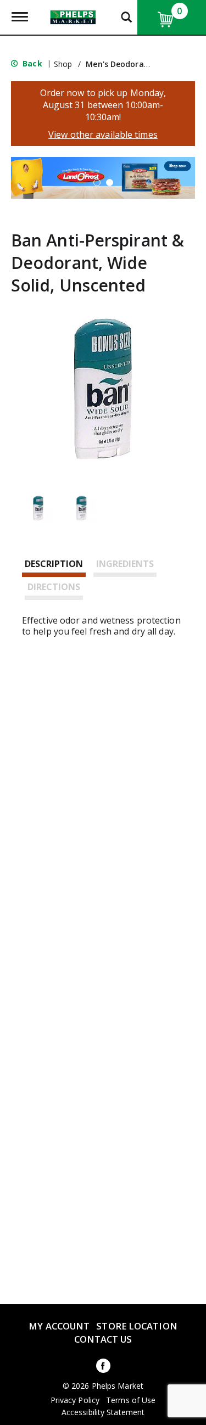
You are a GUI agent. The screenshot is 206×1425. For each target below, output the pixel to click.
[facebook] (103, 1367)
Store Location (136, 1326)
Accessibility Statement (103, 1412)
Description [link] (54, 564)
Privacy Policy (75, 1400)
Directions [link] (53, 587)
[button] (97, 182)
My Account (59, 1326)
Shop (63, 64)
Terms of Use (130, 1400)
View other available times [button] (103, 134)
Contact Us (103, 1339)
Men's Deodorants (121, 64)
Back (31, 63)
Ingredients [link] (125, 564)
